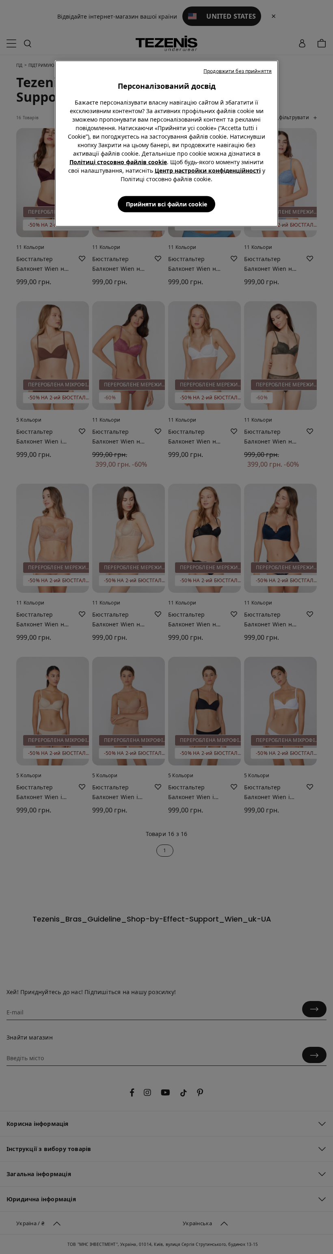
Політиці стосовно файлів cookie (118, 162)
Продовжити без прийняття (237, 71)
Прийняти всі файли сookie (166, 204)
